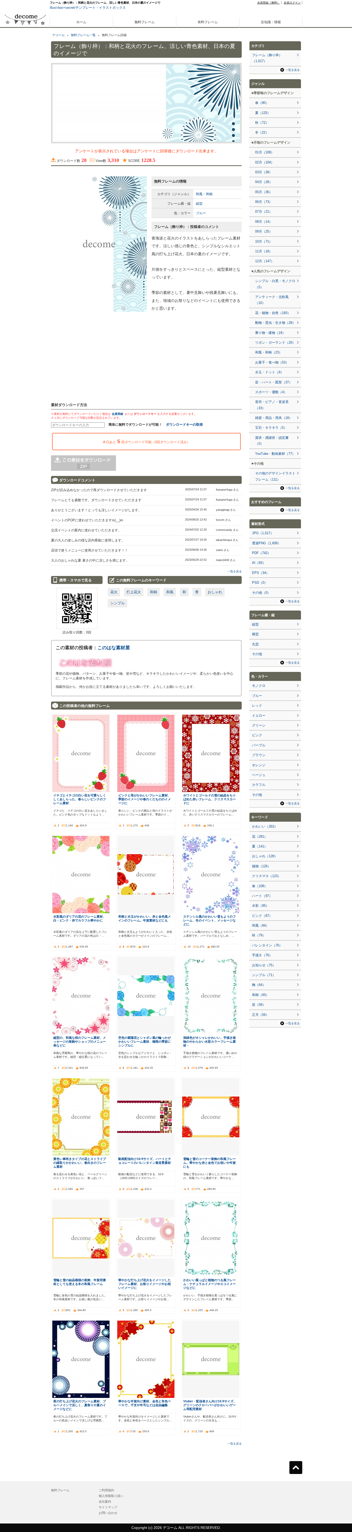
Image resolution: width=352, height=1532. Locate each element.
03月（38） (263, 172)
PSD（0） (259, 582)
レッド (257, 705)
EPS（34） (260, 573)
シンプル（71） (264, 975)
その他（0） (261, 593)
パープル (258, 745)
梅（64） (259, 985)
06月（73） (263, 202)
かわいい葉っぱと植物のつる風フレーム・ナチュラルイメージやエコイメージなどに (209, 1283)
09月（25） (263, 231)
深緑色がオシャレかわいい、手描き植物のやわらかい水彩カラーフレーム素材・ (209, 1041)
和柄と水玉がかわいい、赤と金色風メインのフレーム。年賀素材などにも (144, 918)
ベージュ (258, 775)
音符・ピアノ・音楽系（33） (272, 405)
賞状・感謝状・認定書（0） (272, 441)
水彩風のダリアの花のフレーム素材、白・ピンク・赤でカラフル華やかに (79, 918)
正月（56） (260, 1015)
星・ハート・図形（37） (273, 382)
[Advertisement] (25, 185)
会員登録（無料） (268, 2)
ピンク (257, 735)
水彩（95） (260, 906)
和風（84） (260, 925)
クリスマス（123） (266, 876)
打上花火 (134, 592)
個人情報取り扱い (111, 1496)
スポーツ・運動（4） (271, 392)
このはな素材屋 (113, 647)
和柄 (153, 592)
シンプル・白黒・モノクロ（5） (275, 284)
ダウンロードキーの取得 (184, 424)
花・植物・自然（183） (273, 313)
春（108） (259, 886)
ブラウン (258, 755)
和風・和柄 (204, 194)
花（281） (259, 836)
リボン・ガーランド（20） (275, 342)
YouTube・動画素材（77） (275, 454)
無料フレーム (145, 22)
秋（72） (262, 123)
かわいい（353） (265, 826)
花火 (114, 592)
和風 (169, 592)
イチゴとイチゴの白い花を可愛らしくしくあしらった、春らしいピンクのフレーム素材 (79, 799)
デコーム (58, 35)
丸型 (255, 644)
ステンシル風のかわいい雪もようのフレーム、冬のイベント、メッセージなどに (209, 920)
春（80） (262, 103)
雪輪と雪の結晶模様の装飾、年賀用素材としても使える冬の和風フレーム (79, 1282)
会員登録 (117, 413)
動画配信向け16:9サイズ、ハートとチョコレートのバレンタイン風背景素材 (144, 1160)
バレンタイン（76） (267, 945)
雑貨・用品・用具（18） (273, 418)
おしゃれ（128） (265, 856)
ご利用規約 (106, 1490)
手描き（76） (262, 955)
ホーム (81, 22)
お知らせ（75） (264, 965)
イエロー (258, 716)
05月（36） (263, 192)
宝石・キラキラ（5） (271, 428)
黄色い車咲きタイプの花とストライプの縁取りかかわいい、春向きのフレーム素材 (79, 1162)
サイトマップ (108, 1507)
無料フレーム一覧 (83, 35)
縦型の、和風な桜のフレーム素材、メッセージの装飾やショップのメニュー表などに (79, 1041)
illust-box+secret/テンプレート (73, 8)
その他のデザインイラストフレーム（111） (275, 476)
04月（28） (263, 182)
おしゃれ (215, 592)
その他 (257, 654)
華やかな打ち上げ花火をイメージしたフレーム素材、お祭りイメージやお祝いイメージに (144, 1283)
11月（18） (263, 251)
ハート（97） (262, 896)
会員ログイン (292, 2)
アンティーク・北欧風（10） (272, 300)
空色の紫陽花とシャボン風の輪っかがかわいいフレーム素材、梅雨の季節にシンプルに (144, 1041)
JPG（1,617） (263, 533)
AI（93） (259, 563)
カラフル (258, 785)
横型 (255, 634)
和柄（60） (260, 995)
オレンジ (258, 765)
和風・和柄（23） (268, 352)
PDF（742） (261, 553)
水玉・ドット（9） (269, 372)
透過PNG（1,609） (266, 543)
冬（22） (262, 132)
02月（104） (264, 162)
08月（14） (263, 222)
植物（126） (261, 866)
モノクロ (258, 686)
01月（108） (264, 152)
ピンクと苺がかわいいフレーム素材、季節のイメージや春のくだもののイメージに (144, 799)
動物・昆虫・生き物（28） (275, 323)
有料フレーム (208, 22)
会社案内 (105, 1501)
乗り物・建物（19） (270, 333)
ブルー (201, 213)
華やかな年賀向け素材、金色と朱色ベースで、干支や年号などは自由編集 (144, 1403)
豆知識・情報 (271, 22)
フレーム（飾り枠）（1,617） (267, 58)
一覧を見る (235, 571)
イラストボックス (112, 8)
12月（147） (264, 261)
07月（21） (263, 211)
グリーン (258, 725)
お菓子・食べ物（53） (272, 362)
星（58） (259, 1005)
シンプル (117, 603)
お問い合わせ (108, 1513)
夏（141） (259, 846)
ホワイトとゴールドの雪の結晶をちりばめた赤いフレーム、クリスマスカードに (209, 799)
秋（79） (259, 935)
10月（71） (263, 241)
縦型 (199, 203)
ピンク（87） (262, 916)
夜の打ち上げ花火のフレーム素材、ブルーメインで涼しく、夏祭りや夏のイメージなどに (79, 1405)
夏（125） (263, 113)
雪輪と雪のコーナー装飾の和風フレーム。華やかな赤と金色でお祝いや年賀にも (209, 1162)
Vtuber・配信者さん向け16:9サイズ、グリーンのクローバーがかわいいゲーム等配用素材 (210, 1405)
